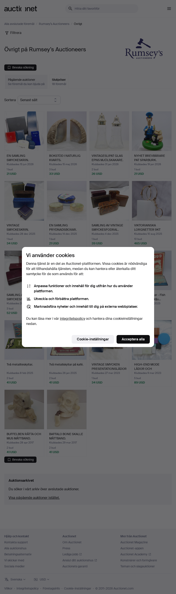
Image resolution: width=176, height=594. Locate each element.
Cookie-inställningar (93, 339)
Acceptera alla (133, 339)
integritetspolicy (72, 318)
